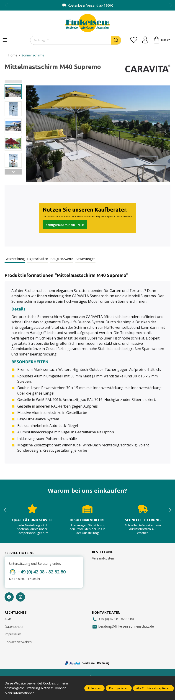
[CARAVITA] (147, 68)
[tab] (15, 259)
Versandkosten (103, 558)
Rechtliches (16, 612)
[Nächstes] (165, 133)
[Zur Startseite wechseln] (87, 23)
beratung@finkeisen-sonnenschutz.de (126, 626)
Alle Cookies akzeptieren (153, 688)
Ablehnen (94, 688)
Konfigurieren (118, 688)
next (169, 5)
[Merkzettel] (133, 40)
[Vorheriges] (31, 133)
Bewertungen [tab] (85, 259)
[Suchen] (116, 40)
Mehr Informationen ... (21, 693)
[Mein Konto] (145, 40)
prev (7, 5)
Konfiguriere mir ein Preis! (65, 225)
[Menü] (4, 40)
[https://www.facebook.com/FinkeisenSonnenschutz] (9, 597)
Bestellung (102, 552)
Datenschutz (14, 626)
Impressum (13, 634)
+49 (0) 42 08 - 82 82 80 (42, 572)
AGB (8, 619)
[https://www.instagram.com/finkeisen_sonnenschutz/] (20, 597)
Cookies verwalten (18, 642)
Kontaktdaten (106, 612)
